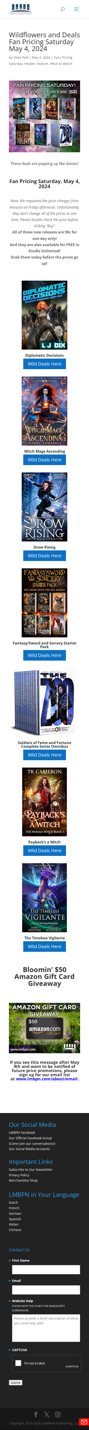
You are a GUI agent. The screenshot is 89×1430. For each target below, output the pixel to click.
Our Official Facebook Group (30, 1138)
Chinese (15, 1230)
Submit (16, 1383)
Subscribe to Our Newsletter (30, 1169)
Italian (13, 1224)
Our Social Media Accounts (29, 1149)
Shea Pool (20, 57)
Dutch (13, 1202)
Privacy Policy (19, 1175)
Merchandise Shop (23, 1180)
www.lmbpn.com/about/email (47, 1079)
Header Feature (36, 63)
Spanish (15, 1219)
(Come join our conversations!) (32, 1143)
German (15, 1213)
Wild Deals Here (44, 364)
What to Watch (61, 63)
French (14, 1208)
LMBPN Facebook (22, 1132)
